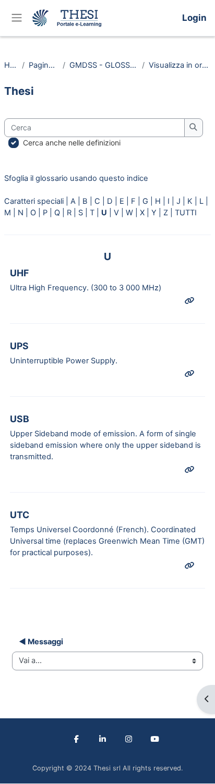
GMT (193, 541)
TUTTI (186, 212)
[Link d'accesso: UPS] (191, 373)
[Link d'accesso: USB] (191, 469)
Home (11, 65)
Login (194, 18)
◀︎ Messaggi (41, 641)
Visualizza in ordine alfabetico (180, 65)
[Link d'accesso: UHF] (191, 300)
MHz (150, 287)
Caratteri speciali (34, 201)
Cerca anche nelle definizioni (72, 142)
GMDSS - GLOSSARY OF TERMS (103, 65)
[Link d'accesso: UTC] (191, 565)
